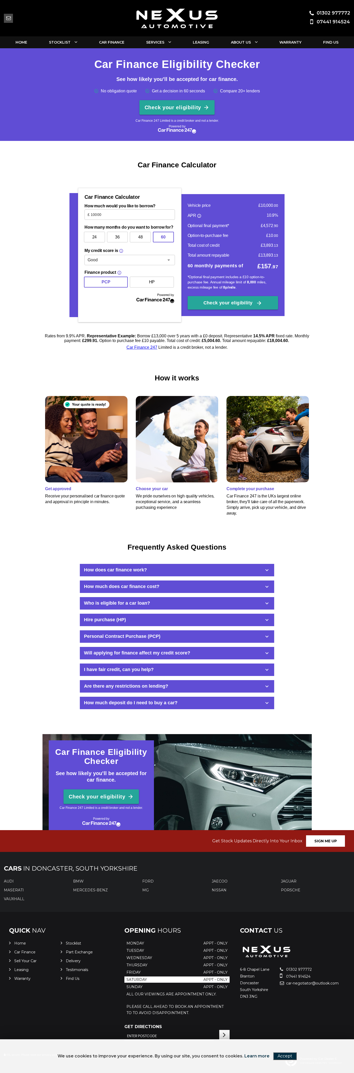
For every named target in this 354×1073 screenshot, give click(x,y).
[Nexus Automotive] (266, 958)
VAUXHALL (14, 899)
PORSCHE (290, 890)
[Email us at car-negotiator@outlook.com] (8, 18)
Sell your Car (25, 961)
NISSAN (219, 890)
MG (145, 890)
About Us (241, 42)
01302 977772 (333, 13)
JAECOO (220, 881)
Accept (285, 1056)
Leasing (201, 42)
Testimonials (77, 969)
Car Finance (111, 42)
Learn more (257, 1056)
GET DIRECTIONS (143, 1026)
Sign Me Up (325, 841)
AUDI (9, 881)
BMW (78, 881)
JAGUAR (288, 881)
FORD (148, 881)
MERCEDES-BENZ (90, 890)
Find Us (330, 42)
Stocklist (59, 42)
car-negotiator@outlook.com (303, 983)
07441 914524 (333, 22)
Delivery (73, 961)
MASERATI (14, 890)
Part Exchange (79, 952)
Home (21, 42)
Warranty (290, 42)
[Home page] (177, 18)
